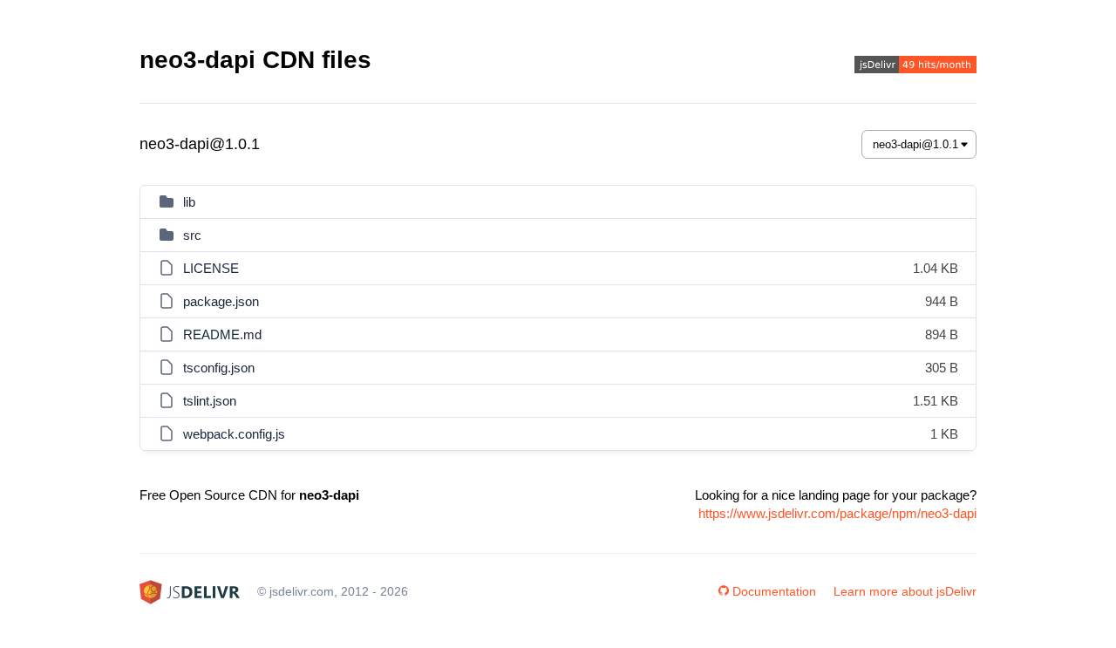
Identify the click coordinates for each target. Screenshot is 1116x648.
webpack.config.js (234, 433)
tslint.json (209, 400)
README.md (222, 334)
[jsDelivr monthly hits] (915, 67)
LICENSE (211, 268)
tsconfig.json (219, 367)
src (192, 235)
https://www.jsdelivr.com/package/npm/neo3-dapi (837, 513)
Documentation (774, 591)
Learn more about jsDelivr (905, 591)
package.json (221, 301)
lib (189, 201)
